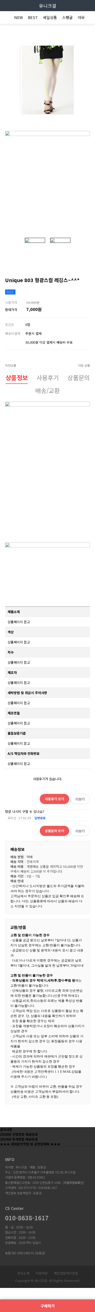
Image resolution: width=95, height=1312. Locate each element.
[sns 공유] (86, 276)
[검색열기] (90, 18)
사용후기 (47, 377)
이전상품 (10, 365)
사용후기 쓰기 (54, 798)
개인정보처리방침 (66, 1273)
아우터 (83, 17)
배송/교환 (47, 390)
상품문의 (78, 377)
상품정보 (17, 377)
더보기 (80, 799)
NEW (18, 17)
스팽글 (67, 17)
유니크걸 (47, 5)
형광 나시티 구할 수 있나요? (24, 811)
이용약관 (41, 1273)
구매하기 (48, 1305)
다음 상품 (84, 365)
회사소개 (23, 1273)
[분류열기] (5, 18)
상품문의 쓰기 (54, 830)
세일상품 (50, 17)
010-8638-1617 (27, 1217)
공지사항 (6, 1129)
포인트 (9, 324)
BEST (33, 17)
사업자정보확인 (73, 1182)
